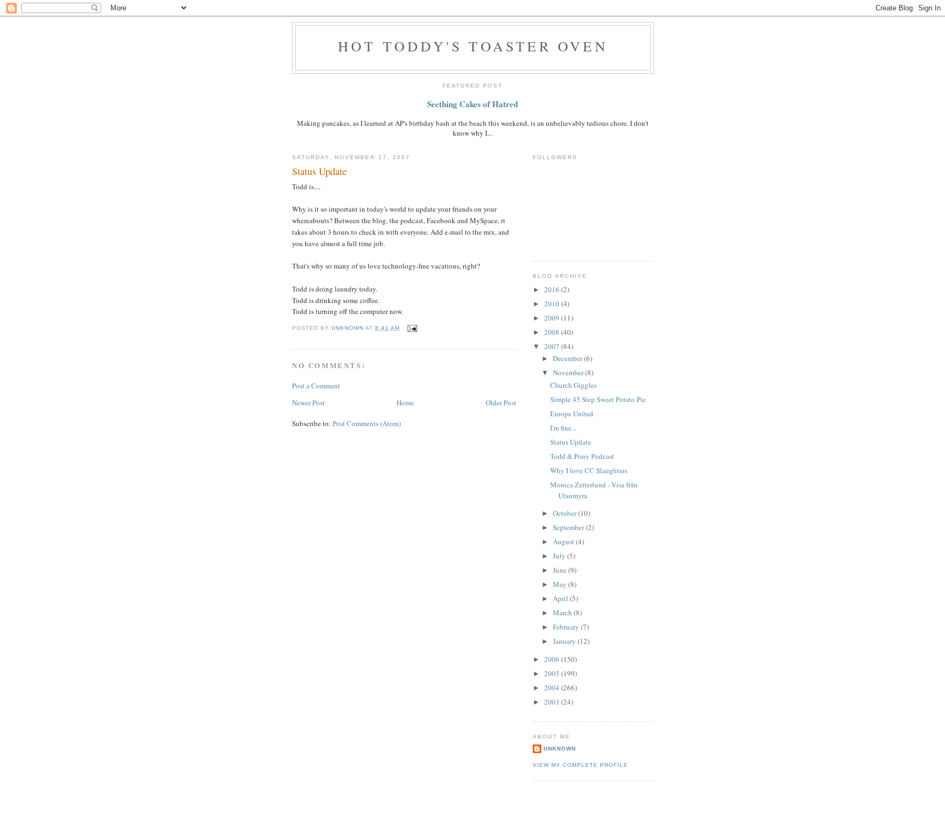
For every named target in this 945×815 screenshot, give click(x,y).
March (563, 613)
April (561, 598)
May (560, 584)
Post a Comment (316, 386)
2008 (552, 332)
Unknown (560, 749)
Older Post (501, 403)
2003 (552, 702)
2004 (552, 687)
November (569, 372)
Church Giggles (573, 385)
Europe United (571, 413)
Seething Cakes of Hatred (472, 104)
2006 (552, 659)
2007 (552, 346)
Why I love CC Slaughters (588, 470)
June (560, 570)
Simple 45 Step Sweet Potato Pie (598, 399)
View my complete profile (580, 765)
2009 (552, 318)
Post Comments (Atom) (366, 423)
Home (405, 403)
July (560, 556)
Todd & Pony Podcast (582, 456)
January (565, 641)
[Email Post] (411, 328)
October (565, 513)
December (568, 358)
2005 (552, 673)
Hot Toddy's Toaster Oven (473, 46)
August (564, 541)
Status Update (570, 442)
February (567, 627)
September (569, 527)
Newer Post (308, 403)
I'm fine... (563, 428)
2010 (552, 303)
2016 (552, 289)
